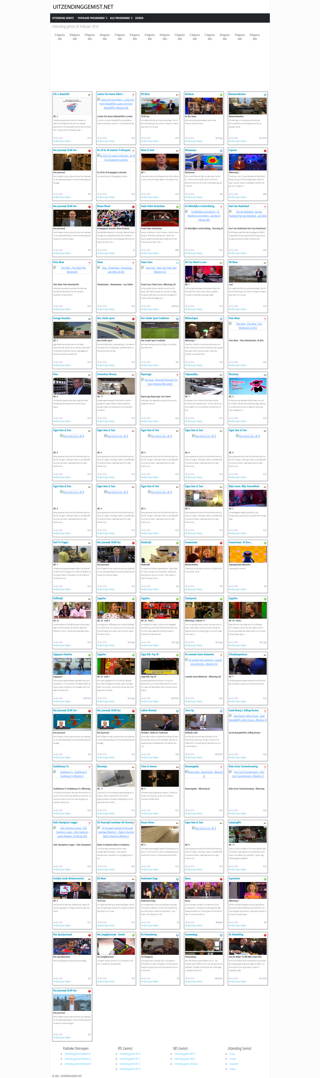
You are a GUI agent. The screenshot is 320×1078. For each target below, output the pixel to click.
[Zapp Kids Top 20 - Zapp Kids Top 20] (160, 666)
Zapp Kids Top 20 (149, 654)
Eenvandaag (191, 934)
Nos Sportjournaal (62, 934)
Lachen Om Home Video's (110, 94)
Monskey (233, 374)
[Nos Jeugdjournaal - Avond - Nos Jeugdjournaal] (116, 946)
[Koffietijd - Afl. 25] (72, 610)
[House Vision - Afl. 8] (160, 834)
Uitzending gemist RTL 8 (130, 1069)
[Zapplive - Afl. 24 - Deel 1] (116, 666)
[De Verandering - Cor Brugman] (160, 946)
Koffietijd (58, 598)
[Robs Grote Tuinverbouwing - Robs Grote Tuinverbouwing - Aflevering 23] (248, 774)
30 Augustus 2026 (75, 37)
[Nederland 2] (265, 94)
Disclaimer (234, 1064)
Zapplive (101, 598)
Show (100, 262)
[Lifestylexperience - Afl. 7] (248, 666)
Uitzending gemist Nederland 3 (78, 1064)
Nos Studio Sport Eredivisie (155, 318)
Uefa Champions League (65, 822)
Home (232, 1054)
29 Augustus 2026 (89, 37)
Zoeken (139, 18)
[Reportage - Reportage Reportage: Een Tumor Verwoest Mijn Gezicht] (160, 381)
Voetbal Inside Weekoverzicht (68, 878)
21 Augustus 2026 (209, 37)
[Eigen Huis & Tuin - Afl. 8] (72, 436)
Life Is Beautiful (61, 94)
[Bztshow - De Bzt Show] (204, 106)
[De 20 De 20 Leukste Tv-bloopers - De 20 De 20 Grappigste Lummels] (116, 157)
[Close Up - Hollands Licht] (204, 722)
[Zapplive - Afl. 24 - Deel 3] (160, 610)
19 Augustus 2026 (239, 37)
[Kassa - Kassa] (204, 890)
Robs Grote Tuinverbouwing (243, 766)
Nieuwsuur (190, 150)
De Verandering (149, 934)
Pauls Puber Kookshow (153, 206)
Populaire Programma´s (92, 18)
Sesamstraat (191, 542)
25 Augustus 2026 (149, 37)
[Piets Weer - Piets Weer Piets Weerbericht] (72, 269)
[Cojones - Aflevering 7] (248, 162)
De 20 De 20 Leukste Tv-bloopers (113, 150)
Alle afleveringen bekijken (62, 141)
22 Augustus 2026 (195, 37)
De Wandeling (236, 934)
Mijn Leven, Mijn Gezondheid (244, 486)
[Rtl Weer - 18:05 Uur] (160, 106)
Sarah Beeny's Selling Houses (243, 710)
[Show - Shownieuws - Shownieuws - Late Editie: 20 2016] (116, 269)
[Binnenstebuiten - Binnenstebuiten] (248, 106)
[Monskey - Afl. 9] (248, 386)
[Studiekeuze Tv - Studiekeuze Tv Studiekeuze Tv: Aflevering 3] (72, 774)
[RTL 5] (177, 767)
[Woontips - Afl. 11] (116, 778)
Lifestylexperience (238, 654)
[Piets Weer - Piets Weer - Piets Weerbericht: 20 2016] (248, 325)
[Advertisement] (152, 67)
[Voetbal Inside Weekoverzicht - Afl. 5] (72, 890)
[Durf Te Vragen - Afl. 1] (72, 554)
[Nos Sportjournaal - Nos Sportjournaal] (72, 946)
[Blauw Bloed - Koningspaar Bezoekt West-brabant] (116, 218)
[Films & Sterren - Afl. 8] (160, 778)
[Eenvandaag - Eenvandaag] (204, 946)
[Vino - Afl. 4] (72, 386)
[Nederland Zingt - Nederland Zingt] (160, 890)
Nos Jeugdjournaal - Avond (111, 934)
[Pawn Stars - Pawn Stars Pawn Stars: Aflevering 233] (160, 269)
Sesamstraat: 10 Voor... (240, 542)
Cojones (233, 150)
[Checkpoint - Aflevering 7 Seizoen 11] (204, 610)
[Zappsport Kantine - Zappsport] (72, 666)
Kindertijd (146, 542)
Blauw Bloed (103, 206)
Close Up (189, 710)
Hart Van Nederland (239, 206)
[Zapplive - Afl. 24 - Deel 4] (116, 610)
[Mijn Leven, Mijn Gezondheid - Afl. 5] (248, 498)
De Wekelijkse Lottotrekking (199, 206)
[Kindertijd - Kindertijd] (160, 554)
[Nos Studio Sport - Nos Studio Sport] (116, 330)
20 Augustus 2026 (225, 37)
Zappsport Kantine (62, 654)
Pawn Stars (146, 262)
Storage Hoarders (62, 318)
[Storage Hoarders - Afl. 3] (72, 330)
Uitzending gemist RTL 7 (130, 1064)
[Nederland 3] (221, 94)
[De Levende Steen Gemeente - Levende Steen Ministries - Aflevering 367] (204, 661)
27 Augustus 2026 (119, 37)
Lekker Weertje (148, 710)
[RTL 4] (89, 94)
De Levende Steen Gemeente (199, 654)
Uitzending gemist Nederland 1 (78, 1054)
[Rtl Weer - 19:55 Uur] (116, 890)
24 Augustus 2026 (165, 37)
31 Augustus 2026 (59, 37)
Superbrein (234, 878)
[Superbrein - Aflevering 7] (248, 890)
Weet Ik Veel (147, 150)
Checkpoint (190, 598)
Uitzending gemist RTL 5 (130, 1059)
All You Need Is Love (195, 262)
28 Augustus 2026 (105, 37)
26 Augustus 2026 (135, 37)
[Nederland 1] (89, 150)
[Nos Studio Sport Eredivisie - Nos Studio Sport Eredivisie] (160, 330)
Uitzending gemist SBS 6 (184, 1059)
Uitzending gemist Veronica (186, 1064)
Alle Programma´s (121, 18)
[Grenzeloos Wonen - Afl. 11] (116, 386)
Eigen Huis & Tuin (62, 430)
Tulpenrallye (191, 374)
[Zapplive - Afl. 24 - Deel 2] (248, 610)
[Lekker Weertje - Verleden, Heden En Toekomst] (160, 722)
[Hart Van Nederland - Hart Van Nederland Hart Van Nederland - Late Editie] (248, 213)
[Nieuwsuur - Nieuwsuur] (204, 162)
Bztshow (189, 94)
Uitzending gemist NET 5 (184, 1054)
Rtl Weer (145, 94)
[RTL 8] (89, 318)
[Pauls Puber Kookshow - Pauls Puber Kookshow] (160, 218)
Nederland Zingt (149, 878)
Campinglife (235, 822)
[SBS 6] (133, 94)
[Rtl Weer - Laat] (248, 274)
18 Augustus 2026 (255, 37)
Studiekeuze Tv (61, 766)
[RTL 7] (221, 375)
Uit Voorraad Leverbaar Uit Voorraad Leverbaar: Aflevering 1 (115, 824)
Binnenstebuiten (237, 94)
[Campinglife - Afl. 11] (248, 834)
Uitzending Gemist (63, 18)
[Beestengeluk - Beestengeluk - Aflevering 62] (204, 774)
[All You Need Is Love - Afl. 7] (204, 274)
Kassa (188, 878)
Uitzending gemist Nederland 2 (78, 1059)
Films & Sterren (149, 766)
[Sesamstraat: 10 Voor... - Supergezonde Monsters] (248, 554)
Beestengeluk (192, 766)
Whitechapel (191, 318)
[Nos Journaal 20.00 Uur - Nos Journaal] (72, 162)
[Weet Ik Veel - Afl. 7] (160, 162)
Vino (55, 374)
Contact (233, 1059)
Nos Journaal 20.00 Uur (65, 150)
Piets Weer (58, 262)
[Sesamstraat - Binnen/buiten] (204, 554)
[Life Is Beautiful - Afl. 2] (72, 106)
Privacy (232, 1069)
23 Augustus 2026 (179, 37)
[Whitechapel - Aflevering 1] (204, 330)
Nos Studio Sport (106, 318)
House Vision (147, 822)
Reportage (146, 374)
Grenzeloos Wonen (106, 374)
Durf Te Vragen (60, 542)
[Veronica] (177, 262)
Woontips (102, 766)
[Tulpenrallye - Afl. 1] (204, 386)
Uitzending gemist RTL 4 (130, 1054)
